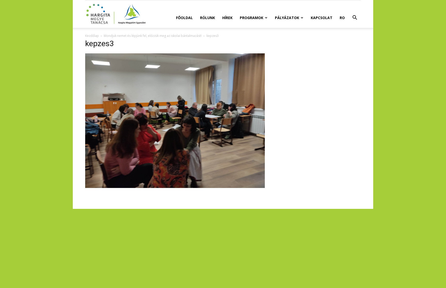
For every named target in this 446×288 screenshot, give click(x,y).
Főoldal (184, 17)
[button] (354, 18)
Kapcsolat (321, 17)
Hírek (227, 17)
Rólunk (207, 17)
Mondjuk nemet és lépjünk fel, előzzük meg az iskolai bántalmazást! (153, 36)
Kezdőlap (92, 36)
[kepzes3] (175, 186)
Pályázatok (287, 17)
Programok (251, 17)
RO (342, 17)
